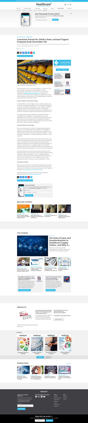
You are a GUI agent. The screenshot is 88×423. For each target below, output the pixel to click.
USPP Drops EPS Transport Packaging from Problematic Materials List (51, 269)
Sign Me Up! (55, 19)
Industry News (21, 37)
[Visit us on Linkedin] (42, 396)
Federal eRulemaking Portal (34, 174)
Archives (48, 357)
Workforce (29, 37)
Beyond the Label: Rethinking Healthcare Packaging (22, 378)
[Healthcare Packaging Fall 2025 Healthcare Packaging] (37, 342)
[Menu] (70, 5)
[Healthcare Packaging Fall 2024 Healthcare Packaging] (65, 342)
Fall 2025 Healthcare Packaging (37, 353)
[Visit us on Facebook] (36, 396)
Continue (49, 420)
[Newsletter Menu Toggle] (65, 5)
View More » (68, 363)
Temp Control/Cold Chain (50, 266)
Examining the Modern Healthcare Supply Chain (50, 377)
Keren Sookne (22, 48)
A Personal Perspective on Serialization (51, 216)
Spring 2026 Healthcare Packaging (23, 353)
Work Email (27, 190)
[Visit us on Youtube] (44, 396)
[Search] (68, 5)
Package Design (34, 375)
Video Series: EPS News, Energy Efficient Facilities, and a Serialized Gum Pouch (23, 270)
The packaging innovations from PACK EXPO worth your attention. (58, 76)
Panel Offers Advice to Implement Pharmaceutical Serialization (37, 216)
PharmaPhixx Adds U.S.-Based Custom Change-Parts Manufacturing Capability (61, 311)
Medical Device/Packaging (36, 266)
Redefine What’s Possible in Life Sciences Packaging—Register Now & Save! (58, 84)
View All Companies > (62, 69)
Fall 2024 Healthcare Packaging (65, 353)
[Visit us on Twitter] (39, 396)
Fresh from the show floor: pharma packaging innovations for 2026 (59, 92)
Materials (60, 213)
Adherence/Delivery (62, 375)
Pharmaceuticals (20, 213)
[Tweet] (29, 53)
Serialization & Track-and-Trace (23, 267)
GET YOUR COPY (50, 290)
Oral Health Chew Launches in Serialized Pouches (63, 269)
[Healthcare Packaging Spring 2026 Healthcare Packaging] (22, 342)
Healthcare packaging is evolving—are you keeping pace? (64, 378)
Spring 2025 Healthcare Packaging (51, 353)
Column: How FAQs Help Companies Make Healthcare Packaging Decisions (36, 269)
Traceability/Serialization (64, 266)
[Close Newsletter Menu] (71, 13)
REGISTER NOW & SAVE (24, 290)
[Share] (23, 53)
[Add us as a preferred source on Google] (34, 53)
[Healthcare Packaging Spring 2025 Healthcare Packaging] (51, 342)
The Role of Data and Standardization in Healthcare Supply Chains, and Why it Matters (60, 241)
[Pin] (31, 53)
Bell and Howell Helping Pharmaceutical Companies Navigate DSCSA (23, 216)
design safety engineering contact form (33, 169)
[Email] (21, 53)
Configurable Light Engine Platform (62, 315)
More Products (58, 319)
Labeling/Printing (21, 375)
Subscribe (40, 357)
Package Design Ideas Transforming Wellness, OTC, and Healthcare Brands (36, 378)
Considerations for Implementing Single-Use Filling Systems (64, 216)
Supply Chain (51, 235)
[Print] (18, 53)
